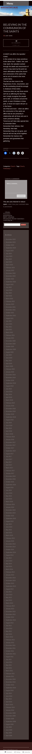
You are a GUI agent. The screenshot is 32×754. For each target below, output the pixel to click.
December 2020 (11, 341)
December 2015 (11, 510)
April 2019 (9, 397)
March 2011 (9, 670)
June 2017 (9, 459)
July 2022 (9, 287)
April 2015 (9, 532)
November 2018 (11, 411)
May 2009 (9, 733)
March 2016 (9, 501)
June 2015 (9, 527)
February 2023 (10, 267)
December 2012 (11, 611)
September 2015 (11, 518)
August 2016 (9, 487)
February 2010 (10, 707)
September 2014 (11, 552)
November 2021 (11, 310)
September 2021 (11, 315)
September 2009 (11, 721)
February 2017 (10, 470)
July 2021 (9, 321)
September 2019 (11, 383)
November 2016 (11, 479)
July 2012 (9, 625)
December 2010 (11, 679)
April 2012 (9, 634)
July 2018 (9, 422)
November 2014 (11, 546)
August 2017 (9, 453)
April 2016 (9, 499)
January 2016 (10, 507)
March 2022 (9, 298)
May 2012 (9, 631)
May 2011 (9, 665)
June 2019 (9, 391)
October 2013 (10, 583)
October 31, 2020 (16, 45)
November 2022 (11, 276)
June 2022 (9, 290)
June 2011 (9, 662)
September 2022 (11, 281)
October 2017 (10, 448)
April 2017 (9, 465)
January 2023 (10, 270)
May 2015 (9, 530)
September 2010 (11, 687)
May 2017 (9, 462)
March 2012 (9, 637)
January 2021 (10, 338)
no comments (16, 42)
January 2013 (10, 608)
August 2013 (9, 589)
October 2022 (10, 279)
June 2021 (9, 324)
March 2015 (9, 535)
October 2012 (10, 617)
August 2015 (9, 521)
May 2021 (9, 327)
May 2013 (9, 597)
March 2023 (9, 264)
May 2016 (9, 496)
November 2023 (11, 242)
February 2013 (10, 606)
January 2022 (10, 304)
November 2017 (11, 445)
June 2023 (9, 256)
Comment (21, 196)
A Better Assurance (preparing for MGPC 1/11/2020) (8, 214)
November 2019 (11, 377)
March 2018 (9, 434)
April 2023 (9, 262)
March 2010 (9, 704)
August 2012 (9, 623)
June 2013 (9, 594)
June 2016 (9, 493)
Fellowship (6, 168)
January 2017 (10, 473)
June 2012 (9, 628)
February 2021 (10, 335)
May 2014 (9, 563)
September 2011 (11, 654)
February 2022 (10, 301)
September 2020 (11, 349)
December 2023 (11, 239)
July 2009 (9, 727)
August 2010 (9, 690)
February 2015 (10, 538)
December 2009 (11, 713)
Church (13, 166)
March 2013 (9, 603)
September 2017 (11, 451)
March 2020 (9, 366)
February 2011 (10, 673)
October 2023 (10, 245)
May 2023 (9, 259)
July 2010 (9, 693)
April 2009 (9, 735)
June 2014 (9, 561)
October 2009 (10, 718)
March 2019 (9, 400)
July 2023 (9, 253)
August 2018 (9, 420)
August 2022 (9, 284)
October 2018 (10, 414)
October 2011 (10, 651)
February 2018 (10, 436)
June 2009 (9, 730)
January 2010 (10, 710)
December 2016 (11, 476)
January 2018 (10, 439)
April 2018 (9, 431)
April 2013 (9, 600)
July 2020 (9, 355)
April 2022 (9, 296)
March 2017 (9, 468)
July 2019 (9, 389)
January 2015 (10, 541)
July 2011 (9, 659)
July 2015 (9, 524)
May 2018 (9, 428)
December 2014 (11, 544)
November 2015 (11, 513)
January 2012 (10, 642)
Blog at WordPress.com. (10, 750)
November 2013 (11, 580)
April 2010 (9, 702)
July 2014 (9, 558)
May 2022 (9, 293)
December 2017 (11, 442)
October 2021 (10, 312)
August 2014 (9, 555)
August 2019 (9, 386)
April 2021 (9, 329)
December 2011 (10, 645)
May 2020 (9, 360)
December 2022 (11, 273)
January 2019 (10, 405)
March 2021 (9, 332)
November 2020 (11, 343)
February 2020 (10, 369)
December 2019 (11, 374)
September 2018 (11, 417)
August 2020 (9, 352)
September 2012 (11, 620)
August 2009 (9, 724)
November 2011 (10, 648)
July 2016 (9, 490)
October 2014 (10, 549)
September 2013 (11, 586)
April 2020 (9, 363)
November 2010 (11, 682)
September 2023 (11, 248)
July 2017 (9, 456)
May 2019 (9, 394)
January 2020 (10, 372)
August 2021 (9, 318)
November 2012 (11, 614)
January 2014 (10, 575)
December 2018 (11, 408)
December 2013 (11, 577)
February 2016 (10, 504)
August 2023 (9, 250)
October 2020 (10, 346)
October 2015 (10, 515)
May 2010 (9, 699)
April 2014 (9, 566)
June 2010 (9, 696)
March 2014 (9, 569)
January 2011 (10, 676)
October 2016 (10, 482)
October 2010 (10, 685)
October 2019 (10, 380)
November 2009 (11, 716)
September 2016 (11, 484)
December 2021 (11, 307)
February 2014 (10, 572)
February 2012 (10, 639)
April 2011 (9, 668)
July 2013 (9, 592)
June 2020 (9, 358)
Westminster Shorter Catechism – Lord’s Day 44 (14, 219)
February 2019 (10, 403)
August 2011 (9, 656)
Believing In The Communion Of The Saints (15, 28)
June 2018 (9, 425)
